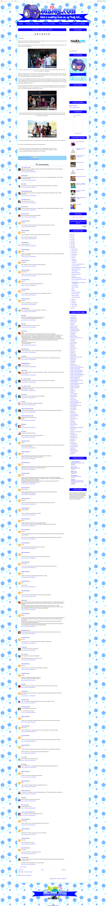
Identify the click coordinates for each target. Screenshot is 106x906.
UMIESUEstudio (55, 905)
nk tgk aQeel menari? (76, 297)
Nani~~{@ (23, 654)
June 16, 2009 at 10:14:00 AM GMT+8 (28, 195)
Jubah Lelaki (72, 395)
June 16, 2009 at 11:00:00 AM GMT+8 (28, 304)
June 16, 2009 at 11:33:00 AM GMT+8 (28, 352)
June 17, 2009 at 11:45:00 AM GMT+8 (28, 801)
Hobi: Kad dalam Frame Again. (76, 476)
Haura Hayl (72, 358)
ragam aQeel (73, 418)
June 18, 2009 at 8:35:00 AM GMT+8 (28, 853)
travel (71, 442)
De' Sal (22, 764)
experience (72, 342)
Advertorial (72, 317)
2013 (72, 240)
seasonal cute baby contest (75, 427)
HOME (20, 24)
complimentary (74, 260)
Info (71, 389)
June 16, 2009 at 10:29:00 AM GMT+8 (28, 202)
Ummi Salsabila (24, 706)
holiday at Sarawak (74, 386)
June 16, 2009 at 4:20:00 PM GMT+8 (28, 447)
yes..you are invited (80, 141)
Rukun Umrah (73, 424)
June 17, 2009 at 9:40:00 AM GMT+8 (28, 760)
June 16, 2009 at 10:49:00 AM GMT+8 (28, 217)
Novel (71, 411)
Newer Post (20, 869)
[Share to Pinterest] (39, 157)
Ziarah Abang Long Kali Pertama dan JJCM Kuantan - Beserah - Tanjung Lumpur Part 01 (77, 481)
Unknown (23, 691)
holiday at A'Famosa (74, 365)
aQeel (71, 323)
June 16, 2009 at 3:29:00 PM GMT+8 (28, 420)
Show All (85, 485)
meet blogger (73, 403)
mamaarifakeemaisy (25, 191)
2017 (72, 234)
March (73, 302)
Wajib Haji (72, 449)
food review (72, 348)
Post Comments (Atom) (27, 871)
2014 (72, 239)
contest (71, 333)
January (73, 306)
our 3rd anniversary (80, 162)
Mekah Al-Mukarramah (74, 405)
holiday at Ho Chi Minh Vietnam (76, 374)
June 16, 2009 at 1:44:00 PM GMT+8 (28, 397)
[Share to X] (36, 157)
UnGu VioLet (23, 699)
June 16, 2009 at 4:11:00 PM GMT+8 (28, 437)
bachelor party (73, 326)
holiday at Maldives (74, 378)
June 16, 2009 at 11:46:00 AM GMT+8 (28, 366)
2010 (72, 246)
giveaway (72, 355)
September (74, 254)
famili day (72, 343)
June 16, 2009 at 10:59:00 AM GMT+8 (28, 294)
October (73, 252)
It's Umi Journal (74, 475)
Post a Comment (23, 866)
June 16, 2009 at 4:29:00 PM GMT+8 (28, 494)
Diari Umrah (72, 336)
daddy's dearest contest (76, 274)
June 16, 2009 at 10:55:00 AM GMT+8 (28, 285)
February (73, 304)
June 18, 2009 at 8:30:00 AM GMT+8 (28, 824)
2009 (72, 247)
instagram (72, 390)
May (73, 299)
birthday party (73, 327)
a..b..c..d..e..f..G (74, 280)
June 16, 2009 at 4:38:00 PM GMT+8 (28, 567)
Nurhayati (23, 175)
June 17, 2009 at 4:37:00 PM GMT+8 (28, 815)
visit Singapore (73, 445)
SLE (71, 430)
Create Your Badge (78, 133)
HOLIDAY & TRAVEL (49, 24)
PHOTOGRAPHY (64, 24)
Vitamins (72, 448)
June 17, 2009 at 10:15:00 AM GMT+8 (28, 767)
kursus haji (72, 399)
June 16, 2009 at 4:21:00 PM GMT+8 (28, 458)
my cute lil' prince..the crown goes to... (80, 156)
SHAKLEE (72, 428)
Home (42, 869)
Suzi (22, 684)
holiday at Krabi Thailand (75, 376)
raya (71, 420)
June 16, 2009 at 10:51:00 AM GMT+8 (28, 238)
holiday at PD (73, 381)
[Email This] (33, 157)
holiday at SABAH (73, 384)
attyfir (22, 797)
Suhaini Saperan (24, 790)
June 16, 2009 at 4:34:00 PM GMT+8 (28, 525)
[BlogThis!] (35, 157)
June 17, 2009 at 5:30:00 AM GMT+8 (28, 712)
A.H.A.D (23, 647)
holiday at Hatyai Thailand (75, 373)
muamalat (72, 408)
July (72, 257)
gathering (72, 354)
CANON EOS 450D (74, 330)
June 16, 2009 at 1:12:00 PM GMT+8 (28, 382)
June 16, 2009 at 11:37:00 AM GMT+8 (28, 359)
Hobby (71, 362)
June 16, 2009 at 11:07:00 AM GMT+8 (28, 311)
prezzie (71, 417)
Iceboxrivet (73, 479)
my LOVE (72, 409)
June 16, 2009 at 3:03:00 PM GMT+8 (28, 412)
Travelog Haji (73, 443)
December (74, 249)
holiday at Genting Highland (75, 371)
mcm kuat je (78, 204)
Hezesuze (23, 206)
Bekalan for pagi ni (74, 472)
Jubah (71, 392)
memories (72, 406)
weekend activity (73, 450)
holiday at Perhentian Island (75, 383)
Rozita (22, 424)
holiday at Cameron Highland (76, 367)
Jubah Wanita (73, 396)
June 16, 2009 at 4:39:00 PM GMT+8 (28, 577)
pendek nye (74, 275)
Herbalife (72, 361)
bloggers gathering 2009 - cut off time (79, 267)
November (74, 250)
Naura (22, 184)
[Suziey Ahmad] (78, 132)
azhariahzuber (24, 630)
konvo (71, 398)
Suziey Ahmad (24, 221)
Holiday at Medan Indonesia (75, 380)
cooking (72, 334)
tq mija (73, 288)
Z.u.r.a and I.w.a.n (24, 167)
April (73, 300)
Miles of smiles (74, 467)
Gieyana (23, 331)
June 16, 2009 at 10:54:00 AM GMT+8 (28, 266)
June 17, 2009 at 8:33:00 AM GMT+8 (28, 741)
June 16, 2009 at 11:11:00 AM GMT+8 (28, 320)
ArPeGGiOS (23, 242)
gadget (71, 352)
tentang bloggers (75, 270)
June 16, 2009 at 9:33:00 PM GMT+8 (28, 680)
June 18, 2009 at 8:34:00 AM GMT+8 (28, 844)
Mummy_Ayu (73, 471)
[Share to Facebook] (37, 157)
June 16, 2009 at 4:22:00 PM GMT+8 (28, 469)
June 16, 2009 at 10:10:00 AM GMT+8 (28, 187)
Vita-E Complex (73, 446)
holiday (71, 364)
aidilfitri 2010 (72, 318)
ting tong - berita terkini (76, 269)
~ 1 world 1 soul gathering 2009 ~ (78, 264)
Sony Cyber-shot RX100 (75, 431)
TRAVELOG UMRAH (32, 24)
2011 (72, 244)
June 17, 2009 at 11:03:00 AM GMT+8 (28, 793)
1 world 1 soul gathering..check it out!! (79, 279)
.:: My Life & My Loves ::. (76, 461)
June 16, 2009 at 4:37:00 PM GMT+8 (28, 548)
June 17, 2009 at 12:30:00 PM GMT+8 (28, 808)
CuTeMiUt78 (23, 308)
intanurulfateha (24, 363)
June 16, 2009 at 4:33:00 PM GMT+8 (28, 515)
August (73, 255)
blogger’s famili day (80, 169)
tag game (72, 439)
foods (71, 349)
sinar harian (74, 262)
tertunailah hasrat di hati (76, 277)
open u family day (75, 287)
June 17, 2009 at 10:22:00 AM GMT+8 (28, 786)
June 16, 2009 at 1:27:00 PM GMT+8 (28, 390)
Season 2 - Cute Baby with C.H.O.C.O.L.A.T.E (80, 184)
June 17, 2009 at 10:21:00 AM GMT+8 (28, 777)
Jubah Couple (73, 393)
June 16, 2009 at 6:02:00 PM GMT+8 (28, 643)
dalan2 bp (73, 290)
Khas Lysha (23, 804)
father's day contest (75, 295)
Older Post (64, 869)
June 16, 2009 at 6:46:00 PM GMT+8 (28, 650)
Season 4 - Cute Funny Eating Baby (80, 149)
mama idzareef (24, 199)
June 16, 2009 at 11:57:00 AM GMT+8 (28, 375)
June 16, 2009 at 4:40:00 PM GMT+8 (28, 596)
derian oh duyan (75, 285)
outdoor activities (73, 415)
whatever (72, 452)
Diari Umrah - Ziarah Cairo (75, 337)
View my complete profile (74, 107)
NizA (22, 323)
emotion (72, 339)
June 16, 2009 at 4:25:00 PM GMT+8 (28, 483)
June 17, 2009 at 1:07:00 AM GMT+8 (28, 695)
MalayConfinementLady (26, 415)
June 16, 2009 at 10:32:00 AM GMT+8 (28, 210)
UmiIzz (22, 356)
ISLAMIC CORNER (79, 24)
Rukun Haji (72, 423)
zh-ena (22, 394)
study (71, 433)
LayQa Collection (73, 400)
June (73, 259)
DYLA (22, 431)
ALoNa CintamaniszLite (26, 408)
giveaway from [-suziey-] (81, 176)
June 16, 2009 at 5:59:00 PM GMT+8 (28, 633)
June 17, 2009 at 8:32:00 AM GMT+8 (28, 722)
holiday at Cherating (74, 368)
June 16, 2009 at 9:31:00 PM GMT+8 (28, 669)
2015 (72, 237)
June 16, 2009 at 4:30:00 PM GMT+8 (28, 504)
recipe (71, 421)
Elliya (22, 315)
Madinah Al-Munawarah (75, 402)
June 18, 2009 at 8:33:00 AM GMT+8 (28, 834)
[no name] (72, 315)
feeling (71, 346)
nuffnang (72, 412)
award (71, 324)
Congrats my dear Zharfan (75, 468)
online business (73, 414)
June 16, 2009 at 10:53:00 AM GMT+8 (28, 256)
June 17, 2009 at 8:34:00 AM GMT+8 (28, 753)
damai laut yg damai (75, 272)
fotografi (72, 351)
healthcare (72, 359)
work (71, 453)
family (71, 345)
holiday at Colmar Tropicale (75, 370)
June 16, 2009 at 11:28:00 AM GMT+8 (28, 345)
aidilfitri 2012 (72, 320)
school (71, 425)
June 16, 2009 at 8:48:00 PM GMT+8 (28, 659)
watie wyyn (23, 857)
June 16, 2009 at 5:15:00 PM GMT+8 (28, 609)
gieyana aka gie (32, 69)
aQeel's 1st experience (76, 292)
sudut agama (73, 434)
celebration (72, 332)
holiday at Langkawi (74, 377)
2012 (72, 242)
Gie (21, 73)
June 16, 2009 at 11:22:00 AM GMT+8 (28, 327)
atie (22, 401)
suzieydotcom (73, 437)
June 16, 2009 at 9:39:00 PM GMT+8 (28, 687)
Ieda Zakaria (23, 349)
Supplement (72, 436)
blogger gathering (73, 329)
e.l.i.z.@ (22, 757)
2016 (72, 235)
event (71, 340)
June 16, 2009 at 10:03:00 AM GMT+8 (28, 171)
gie (26, 148)
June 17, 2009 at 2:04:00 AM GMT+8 (28, 702)
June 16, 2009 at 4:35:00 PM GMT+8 (28, 538)
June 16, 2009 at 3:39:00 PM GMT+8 (28, 427)
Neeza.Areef (23, 213)
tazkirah (72, 440)
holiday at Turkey (73, 387)
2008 (72, 308)
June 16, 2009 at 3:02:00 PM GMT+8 (28, 404)
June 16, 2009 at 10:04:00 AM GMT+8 (28, 180)
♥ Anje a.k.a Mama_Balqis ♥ (27, 812)
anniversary (72, 321)
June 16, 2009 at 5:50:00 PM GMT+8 (28, 626)
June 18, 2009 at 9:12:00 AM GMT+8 (28, 864)
